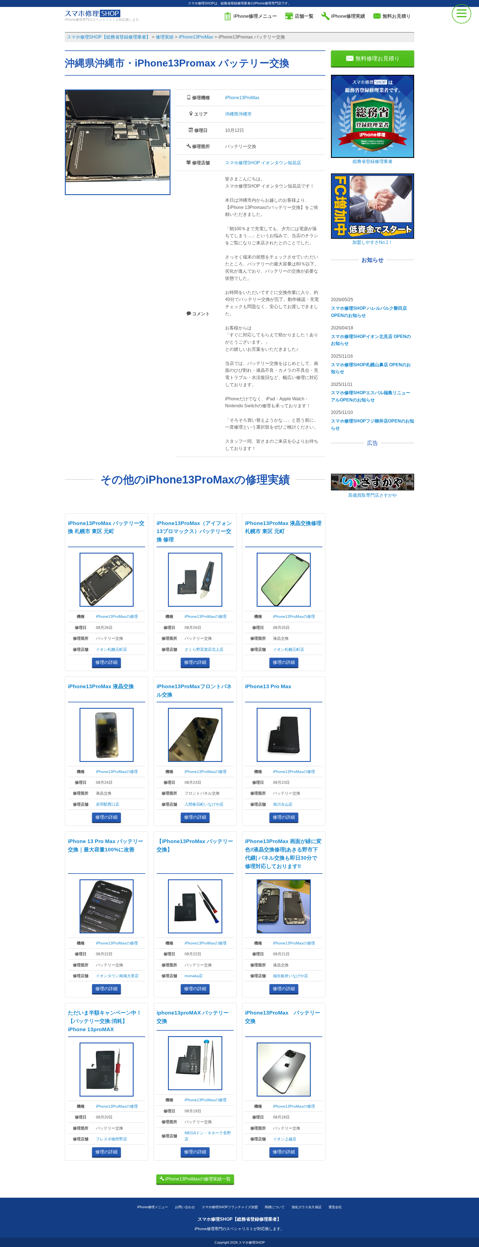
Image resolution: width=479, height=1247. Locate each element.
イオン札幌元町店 (111, 649)
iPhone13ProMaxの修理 (117, 616)
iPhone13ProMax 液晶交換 (101, 686)
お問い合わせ (185, 1207)
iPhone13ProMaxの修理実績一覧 (197, 1179)
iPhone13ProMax (242, 97)
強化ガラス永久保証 (307, 1207)
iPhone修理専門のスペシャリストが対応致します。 (239, 1228)
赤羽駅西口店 (107, 804)
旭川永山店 (282, 804)
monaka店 (194, 976)
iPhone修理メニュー (152, 1207)
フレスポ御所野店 (111, 1139)
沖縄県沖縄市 (238, 114)
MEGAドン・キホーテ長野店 (208, 1136)
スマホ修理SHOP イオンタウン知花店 (263, 162)
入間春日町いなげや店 (204, 804)
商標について (275, 1207)
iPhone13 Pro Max (268, 686)
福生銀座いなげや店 (290, 976)
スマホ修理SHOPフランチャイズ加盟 (230, 1207)
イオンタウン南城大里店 (117, 976)
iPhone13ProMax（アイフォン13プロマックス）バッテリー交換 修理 (194, 531)
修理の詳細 (106, 662)
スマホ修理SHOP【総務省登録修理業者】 (239, 1219)
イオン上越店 (284, 1139)
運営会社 (335, 1207)
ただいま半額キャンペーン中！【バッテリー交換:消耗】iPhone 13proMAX (105, 1021)
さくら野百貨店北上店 (204, 649)
